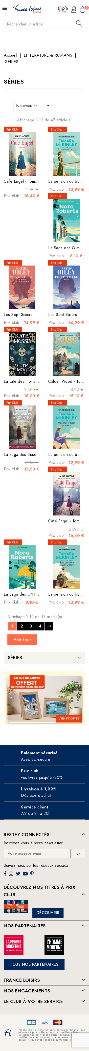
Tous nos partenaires (34, 964)
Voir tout (22, 640)
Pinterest (32, 875)
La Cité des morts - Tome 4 (28, 381)
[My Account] (73, 10)
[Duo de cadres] (44, 698)
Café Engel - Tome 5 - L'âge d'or (34, 181)
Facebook (6, 875)
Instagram (11, 875)
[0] (82, 10)
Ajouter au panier (22, 168)
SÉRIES (15, 657)
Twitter (19, 875)
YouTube (26, 875)
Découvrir (48, 913)
